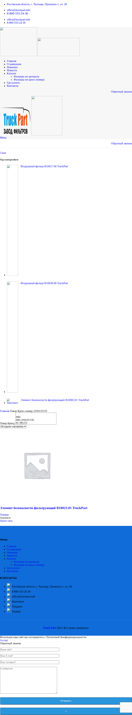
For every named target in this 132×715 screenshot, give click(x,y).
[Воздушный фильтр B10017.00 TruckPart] (12, 221)
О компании (14, 549)
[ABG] (35, 417)
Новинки (12, 552)
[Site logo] (19, 55)
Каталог (11, 558)
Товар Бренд (7, 423)
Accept (4, 640)
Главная (5, 411)
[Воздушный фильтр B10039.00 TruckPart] (12, 337)
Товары (4, 514)
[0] (35, 414)
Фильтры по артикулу (26, 76)
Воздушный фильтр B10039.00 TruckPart (44, 283)
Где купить (13, 567)
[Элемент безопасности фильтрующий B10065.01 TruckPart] (12, 401)
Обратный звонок (121, 91)
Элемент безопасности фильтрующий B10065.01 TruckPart (55, 400)
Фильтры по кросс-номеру (29, 79)
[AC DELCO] (35, 423)
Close (3, 152)
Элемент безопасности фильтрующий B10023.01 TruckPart (43, 508)
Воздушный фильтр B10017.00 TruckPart (44, 166)
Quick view (6, 520)
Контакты (12, 571)
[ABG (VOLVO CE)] (35, 420)
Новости (12, 555)
